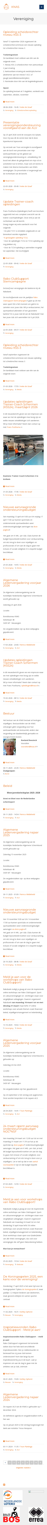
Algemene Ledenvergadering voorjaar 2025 (22, 1043)
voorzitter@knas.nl (29, 746)
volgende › (20, 1468)
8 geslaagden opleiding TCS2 (16, 237)
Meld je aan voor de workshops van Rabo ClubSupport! (17, 979)
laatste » (27, 1468)
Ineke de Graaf (26, 107)
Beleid (7, 786)
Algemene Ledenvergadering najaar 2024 (21, 1397)
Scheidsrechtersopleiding (26, 110)
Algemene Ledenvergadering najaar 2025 (21, 832)
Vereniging (9, 110)
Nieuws (8, 1315)
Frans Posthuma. (14, 427)
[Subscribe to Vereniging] (4, 1483)
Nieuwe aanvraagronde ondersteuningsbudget (19, 508)
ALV (18, 648)
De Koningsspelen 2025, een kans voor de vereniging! (23, 1278)
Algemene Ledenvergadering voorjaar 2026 (22, 582)
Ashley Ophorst (26, 1312)
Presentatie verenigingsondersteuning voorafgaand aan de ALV (22, 125)
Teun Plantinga (26, 1111)
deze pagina (19, 1145)
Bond (7, 774)
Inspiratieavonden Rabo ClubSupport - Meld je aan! (21, 1328)
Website (20, 1264)
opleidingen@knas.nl (30, 685)
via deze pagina (19, 929)
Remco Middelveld (27, 645)
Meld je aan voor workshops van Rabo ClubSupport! (22, 1201)
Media (19, 389)
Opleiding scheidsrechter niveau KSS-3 (20, 33)
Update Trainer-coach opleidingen (18, 203)
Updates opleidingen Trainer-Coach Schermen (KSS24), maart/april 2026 (20, 404)
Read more (9, 102)
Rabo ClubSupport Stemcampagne (16, 280)
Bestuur (8, 713)
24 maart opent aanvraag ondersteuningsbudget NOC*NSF (20, 1128)
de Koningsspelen (30, 1289)
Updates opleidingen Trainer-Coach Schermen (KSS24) (20, 662)
